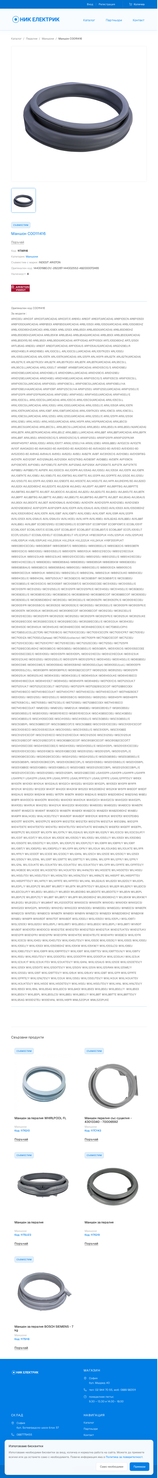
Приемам (139, 1466)
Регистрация (107, 4)
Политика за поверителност (124, 1457)
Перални (31, 38)
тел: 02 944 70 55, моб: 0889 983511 (112, 1390)
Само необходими (111, 1466)
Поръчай (17, 242)
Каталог (89, 20)
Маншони (48, 38)
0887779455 (24, 1434)
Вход (90, 4)
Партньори (114, 20)
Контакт (139, 20)
